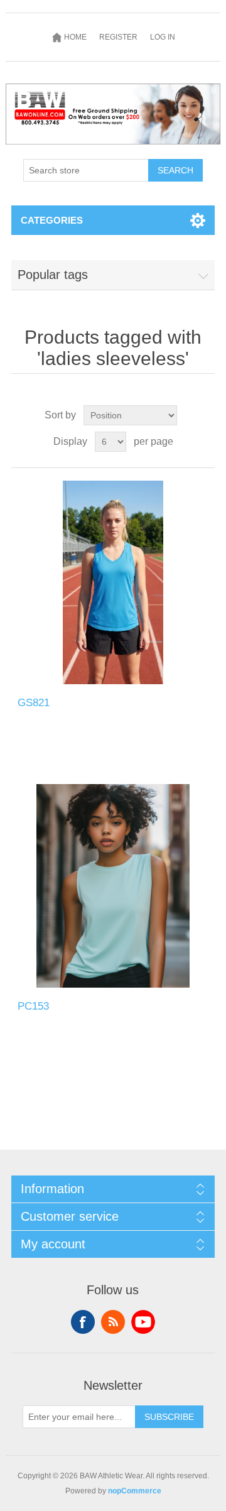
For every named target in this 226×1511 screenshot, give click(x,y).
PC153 (33, 1006)
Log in (162, 37)
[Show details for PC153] (113, 886)
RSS (113, 1322)
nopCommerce (134, 1490)
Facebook (83, 1322)
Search (175, 170)
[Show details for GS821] (113, 582)
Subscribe (169, 1417)
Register (118, 37)
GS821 (34, 703)
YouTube (143, 1322)
